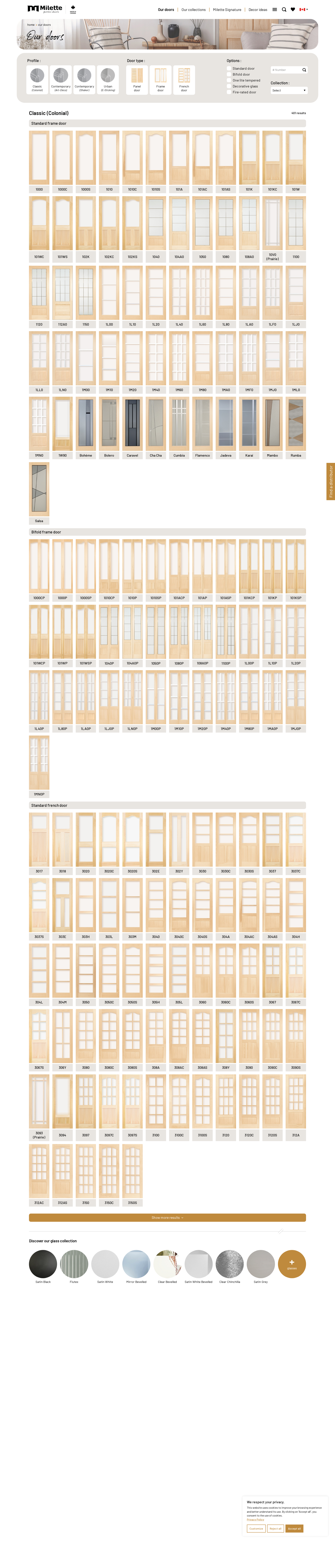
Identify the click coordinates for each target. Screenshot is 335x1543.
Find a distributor (330, 481)
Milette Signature (227, 9)
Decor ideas (258, 9)
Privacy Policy (255, 1519)
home (31, 24)
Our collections (193, 9)
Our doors (166, 9)
